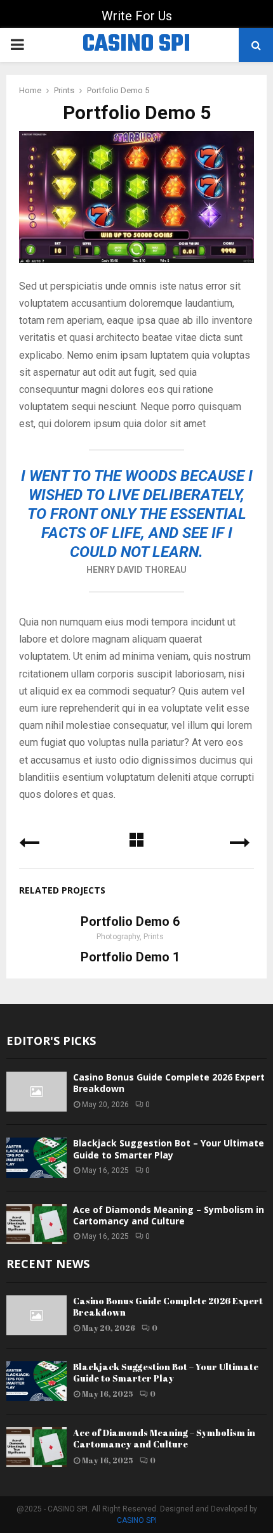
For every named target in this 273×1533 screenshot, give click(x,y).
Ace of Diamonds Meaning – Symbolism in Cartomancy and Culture (168, 1215)
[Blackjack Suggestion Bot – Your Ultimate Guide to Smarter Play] (36, 1157)
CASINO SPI (136, 45)
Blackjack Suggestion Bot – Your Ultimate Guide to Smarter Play (168, 1148)
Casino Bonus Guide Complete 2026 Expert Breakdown (169, 1082)
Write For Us (137, 15)
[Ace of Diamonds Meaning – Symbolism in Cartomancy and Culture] (36, 1224)
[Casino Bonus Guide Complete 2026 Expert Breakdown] (36, 1092)
